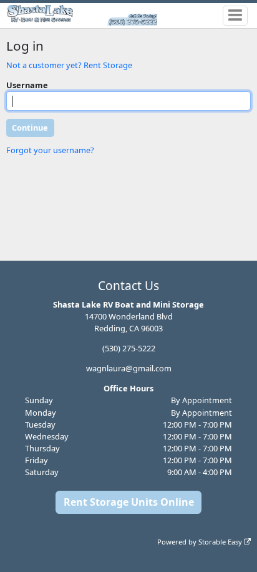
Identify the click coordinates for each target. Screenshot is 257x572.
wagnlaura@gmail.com (129, 368)
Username (27, 85)
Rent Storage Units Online (129, 502)
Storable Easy (221, 541)
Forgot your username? (50, 150)
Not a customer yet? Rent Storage (69, 65)
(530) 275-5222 (128, 348)
